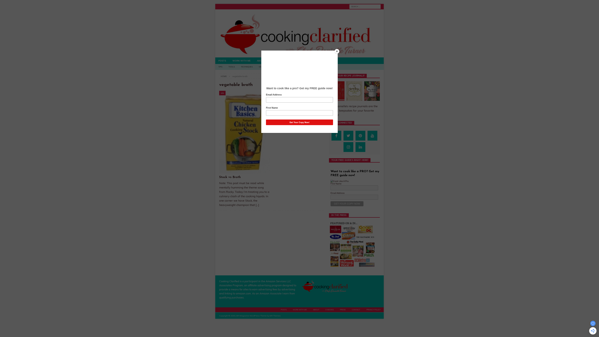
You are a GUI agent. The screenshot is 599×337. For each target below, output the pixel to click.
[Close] (337, 51)
